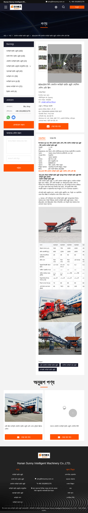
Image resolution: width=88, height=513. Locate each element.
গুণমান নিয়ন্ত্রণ (70, 484)
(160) (14, 51)
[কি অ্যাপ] (8, 117)
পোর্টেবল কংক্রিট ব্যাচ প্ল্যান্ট (69, 365)
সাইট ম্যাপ (70, 493)
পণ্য (10, 36)
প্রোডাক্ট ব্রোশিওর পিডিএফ (48, 102)
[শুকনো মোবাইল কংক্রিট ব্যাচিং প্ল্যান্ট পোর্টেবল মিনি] (64, 407)
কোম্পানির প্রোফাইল (70, 474)
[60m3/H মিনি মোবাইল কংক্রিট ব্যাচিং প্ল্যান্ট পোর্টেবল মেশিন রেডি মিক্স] (65, 63)
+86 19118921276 (77, 2)
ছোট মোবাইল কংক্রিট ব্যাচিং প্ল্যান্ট (49, 365)
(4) (11, 91)
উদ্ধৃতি (77, 7)
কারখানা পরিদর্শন (70, 479)
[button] (15, 413)
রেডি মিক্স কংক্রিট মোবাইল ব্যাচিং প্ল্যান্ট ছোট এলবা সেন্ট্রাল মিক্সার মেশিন (23, 427)
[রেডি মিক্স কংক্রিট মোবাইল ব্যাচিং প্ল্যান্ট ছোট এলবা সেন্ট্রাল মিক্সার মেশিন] (23, 407)
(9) (13, 81)
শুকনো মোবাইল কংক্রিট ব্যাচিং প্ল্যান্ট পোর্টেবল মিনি (64, 426)
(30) (12, 76)
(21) (14, 86)
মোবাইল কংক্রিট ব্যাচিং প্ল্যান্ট (21, 36)
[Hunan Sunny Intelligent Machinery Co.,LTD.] (16, 7)
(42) (14, 71)
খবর (70, 488)
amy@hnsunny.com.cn (56, 2)
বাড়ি (5, 36)
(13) (16, 61)
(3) (17, 66)
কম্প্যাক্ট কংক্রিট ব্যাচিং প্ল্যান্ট (47, 369)
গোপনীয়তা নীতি (70, 497)
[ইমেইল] (13, 117)
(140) (15, 56)
